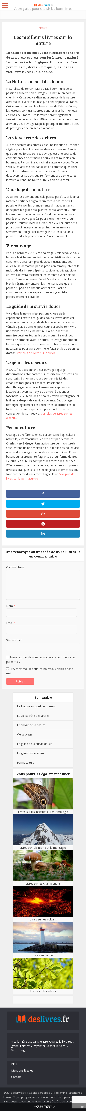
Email (11, 623)
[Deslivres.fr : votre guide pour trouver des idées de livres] (43, 5)
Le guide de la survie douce (34, 744)
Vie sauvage (24, 734)
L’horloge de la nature (31, 725)
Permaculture (25, 762)
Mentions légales (22, 1070)
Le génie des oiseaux (30, 753)
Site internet (14, 640)
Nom (10, 606)
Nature (43, 28)
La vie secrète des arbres (33, 716)
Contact (16, 1077)
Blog (14, 1064)
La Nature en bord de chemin (36, 706)
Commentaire (15, 567)
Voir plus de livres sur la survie (36, 353)
